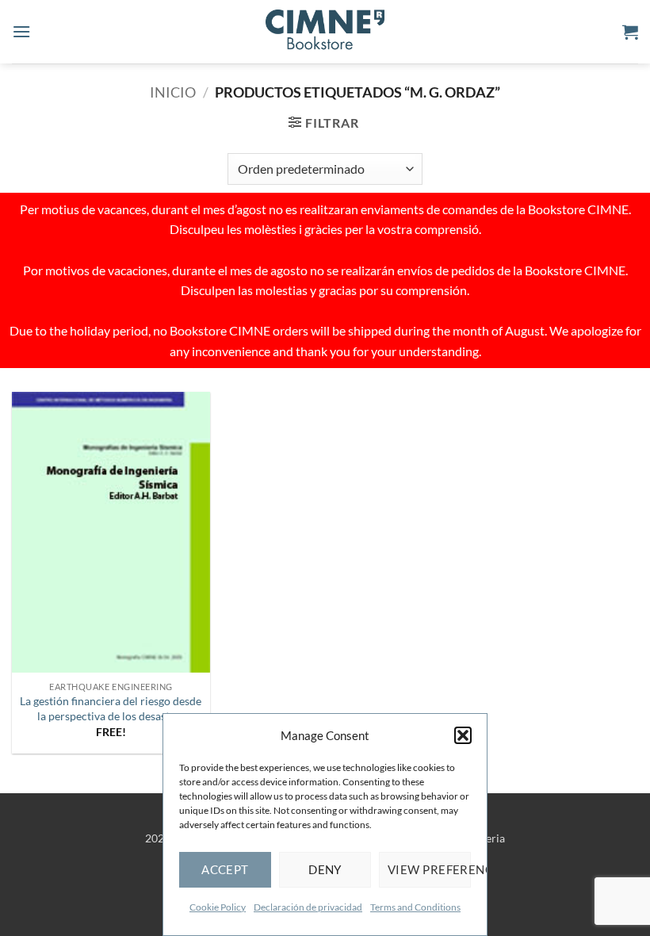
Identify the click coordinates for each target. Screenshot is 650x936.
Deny (325, 869)
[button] (463, 735)
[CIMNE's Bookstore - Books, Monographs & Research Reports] (325, 32)
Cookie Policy (217, 907)
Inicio (173, 92)
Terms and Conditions (415, 907)
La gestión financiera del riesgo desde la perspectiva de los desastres (110, 708)
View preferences (429, 869)
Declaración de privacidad (308, 907)
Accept (225, 869)
